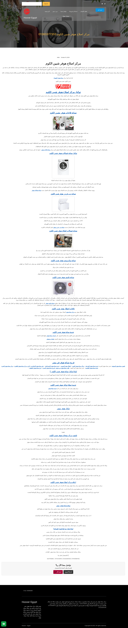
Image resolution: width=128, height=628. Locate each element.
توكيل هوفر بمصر (63, 409)
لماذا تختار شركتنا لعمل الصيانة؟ (63, 529)
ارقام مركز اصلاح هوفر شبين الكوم (63, 482)
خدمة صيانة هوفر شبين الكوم (63, 332)
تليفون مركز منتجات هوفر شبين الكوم (63, 435)
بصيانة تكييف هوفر (50, 303)
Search (46, 4)
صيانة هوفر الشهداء (58, 78)
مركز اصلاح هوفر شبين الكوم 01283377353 (64, 34)
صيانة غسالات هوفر (36, 190)
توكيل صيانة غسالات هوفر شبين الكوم (63, 153)
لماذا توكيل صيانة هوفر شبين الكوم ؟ (63, 371)
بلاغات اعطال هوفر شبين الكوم (63, 309)
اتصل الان (100, 10)
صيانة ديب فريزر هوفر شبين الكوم (63, 194)
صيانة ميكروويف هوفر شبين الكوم (63, 260)
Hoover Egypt (30, 17)
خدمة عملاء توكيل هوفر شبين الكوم (63, 385)
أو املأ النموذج (68, 572)
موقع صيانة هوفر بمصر (63, 506)
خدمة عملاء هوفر (52, 388)
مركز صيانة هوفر (70, 312)
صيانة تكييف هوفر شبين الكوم (63, 277)
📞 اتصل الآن (58, 572)
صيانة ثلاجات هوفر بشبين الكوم (63, 113)
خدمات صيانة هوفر (51, 335)
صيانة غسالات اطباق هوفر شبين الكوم (63, 231)
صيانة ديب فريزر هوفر (58, 227)
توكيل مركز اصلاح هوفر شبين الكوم (63, 92)
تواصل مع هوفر (50, 339)
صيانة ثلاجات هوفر (45, 150)
